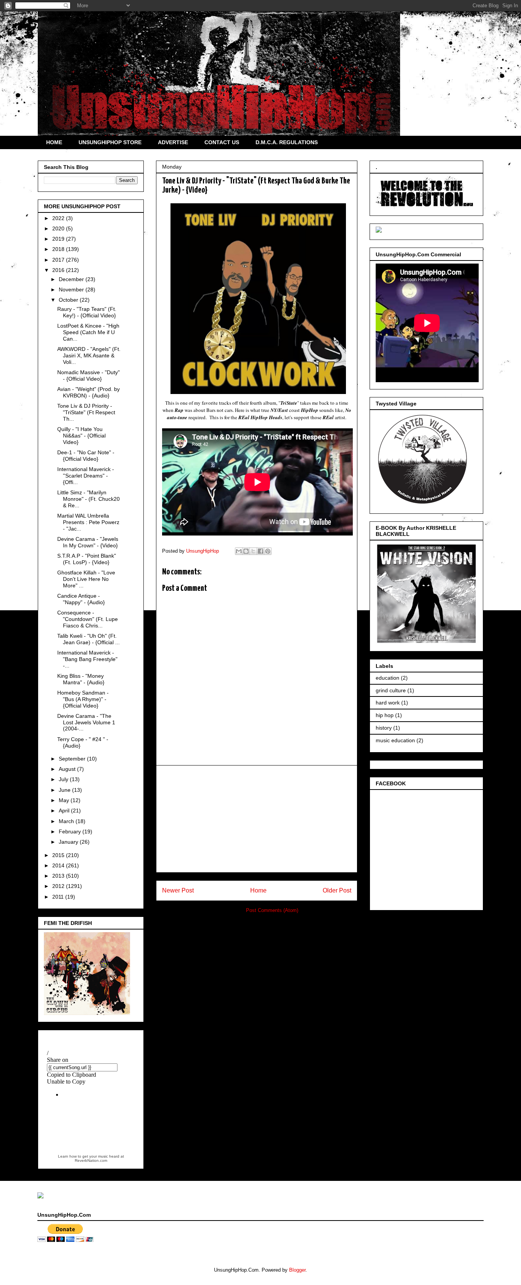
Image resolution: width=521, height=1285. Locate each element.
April (65, 810)
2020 (59, 228)
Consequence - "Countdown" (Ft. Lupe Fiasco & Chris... (87, 619)
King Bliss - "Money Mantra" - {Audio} (81, 679)
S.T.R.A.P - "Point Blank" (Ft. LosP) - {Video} (86, 559)
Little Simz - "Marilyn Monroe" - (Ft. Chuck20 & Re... (88, 498)
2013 (59, 876)
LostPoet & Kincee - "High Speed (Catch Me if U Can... (88, 332)
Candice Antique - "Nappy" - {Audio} (81, 599)
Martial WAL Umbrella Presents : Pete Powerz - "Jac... (88, 522)
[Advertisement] (256, 819)
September (73, 759)
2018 (59, 249)
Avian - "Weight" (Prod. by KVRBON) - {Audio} (88, 392)
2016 (59, 270)
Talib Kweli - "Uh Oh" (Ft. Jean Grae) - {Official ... (88, 639)
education (387, 678)
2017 (59, 260)
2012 (59, 886)
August (68, 769)
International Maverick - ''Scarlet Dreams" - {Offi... (85, 475)
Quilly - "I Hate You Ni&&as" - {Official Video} (81, 435)
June (65, 790)
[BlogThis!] (246, 551)
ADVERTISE (173, 142)
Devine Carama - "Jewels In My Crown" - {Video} (87, 542)
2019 (59, 239)
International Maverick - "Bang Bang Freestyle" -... (87, 659)
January (69, 842)
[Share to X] (253, 551)
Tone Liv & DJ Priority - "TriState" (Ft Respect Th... (86, 412)
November (72, 289)
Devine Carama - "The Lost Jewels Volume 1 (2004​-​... (86, 722)
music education (395, 740)
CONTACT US (221, 142)
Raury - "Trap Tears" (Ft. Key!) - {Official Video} (86, 312)
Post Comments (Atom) (272, 910)
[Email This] (239, 551)
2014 (59, 865)
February (70, 831)
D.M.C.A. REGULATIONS (287, 142)
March (67, 821)
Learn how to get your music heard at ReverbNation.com (91, 1158)
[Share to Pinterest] (268, 551)
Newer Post (178, 890)
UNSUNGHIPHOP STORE (110, 142)
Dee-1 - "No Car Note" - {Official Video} (85, 455)
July (64, 779)
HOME (54, 142)
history (384, 728)
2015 (59, 855)
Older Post (337, 890)
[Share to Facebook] (260, 551)
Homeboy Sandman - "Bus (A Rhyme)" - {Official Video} (83, 699)
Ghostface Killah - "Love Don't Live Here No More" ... (86, 579)
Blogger (297, 1270)
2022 (59, 218)
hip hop (385, 715)
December (72, 279)
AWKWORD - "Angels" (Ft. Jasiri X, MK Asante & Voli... (89, 355)
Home (258, 890)
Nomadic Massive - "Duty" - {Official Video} (88, 375)
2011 (58, 897)
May (65, 800)
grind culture (391, 690)
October (69, 300)
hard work (388, 703)
